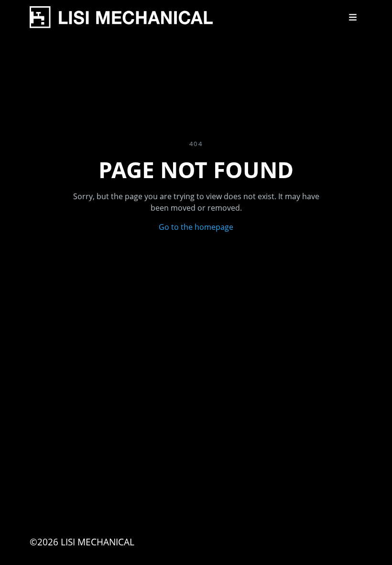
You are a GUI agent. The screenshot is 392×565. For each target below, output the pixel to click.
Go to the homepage (196, 227)
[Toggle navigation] (352, 17)
